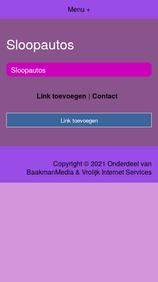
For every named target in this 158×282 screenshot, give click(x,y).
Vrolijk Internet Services (117, 172)
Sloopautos (28, 69)
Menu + (79, 9)
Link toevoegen (61, 96)
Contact (105, 96)
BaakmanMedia (50, 172)
